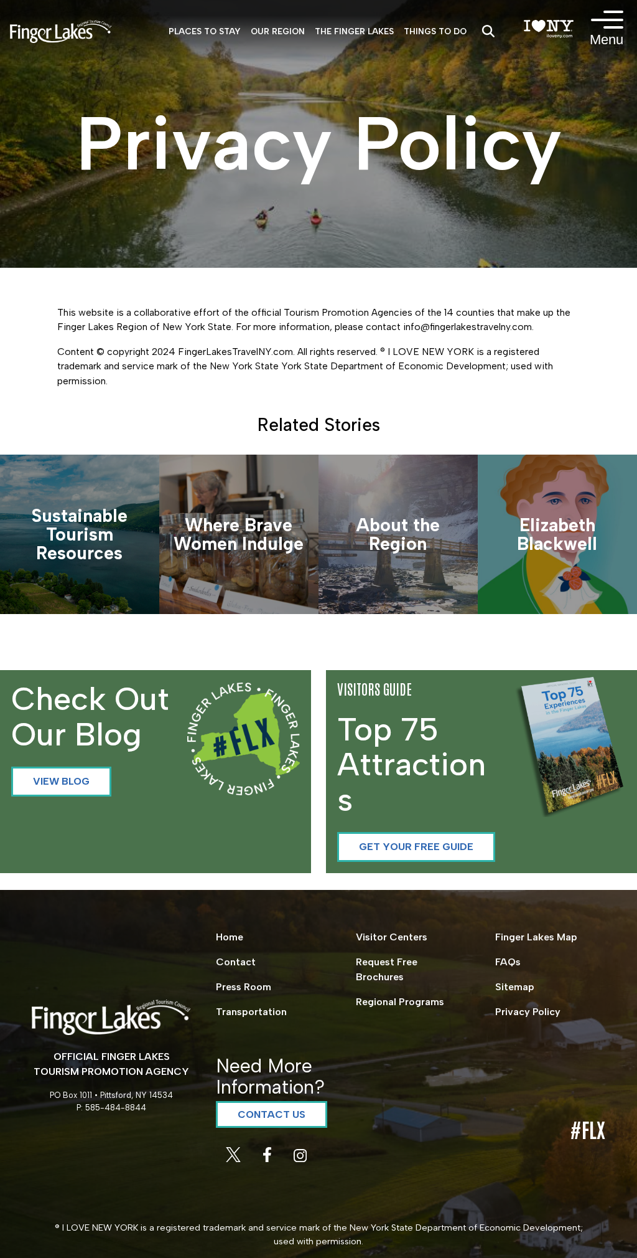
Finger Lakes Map (536, 937)
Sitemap (514, 987)
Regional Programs (400, 1002)
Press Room (243, 987)
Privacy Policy (527, 1012)
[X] (234, 1158)
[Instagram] (300, 1158)
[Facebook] (268, 1158)
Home (229, 937)
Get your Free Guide (416, 847)
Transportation (251, 1012)
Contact (236, 962)
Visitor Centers (391, 937)
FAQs (508, 962)
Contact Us (271, 1114)
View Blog (61, 781)
